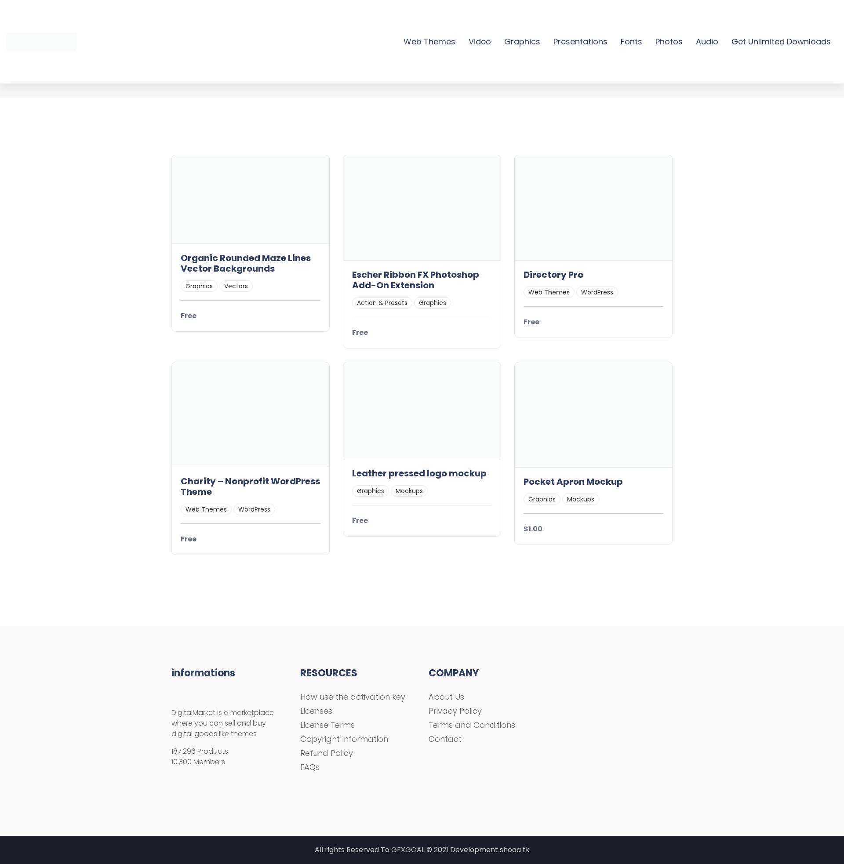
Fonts (631, 41)
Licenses (316, 710)
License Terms (327, 724)
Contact (445, 738)
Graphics (522, 41)
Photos (669, 41)
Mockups (409, 490)
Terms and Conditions (472, 724)
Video (480, 41)
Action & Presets (382, 302)
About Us (446, 696)
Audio (707, 41)
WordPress (597, 292)
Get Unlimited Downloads (781, 41)
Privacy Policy (455, 710)
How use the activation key (352, 696)
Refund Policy (326, 753)
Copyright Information (344, 738)
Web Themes (429, 41)
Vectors (236, 286)
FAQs (310, 767)
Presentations (580, 41)
